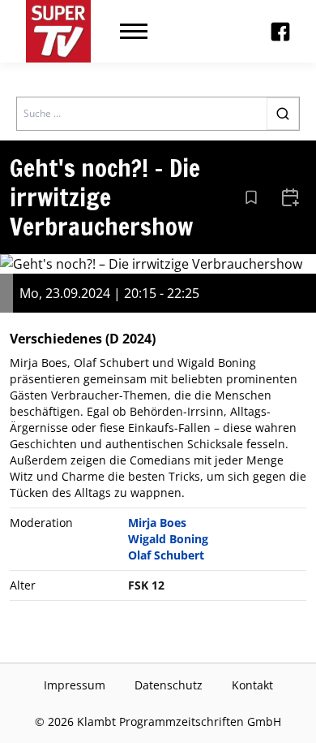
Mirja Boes (157, 522)
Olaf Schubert (166, 555)
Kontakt (252, 685)
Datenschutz (169, 685)
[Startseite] (58, 31)
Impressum (74, 685)
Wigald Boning (168, 538)
